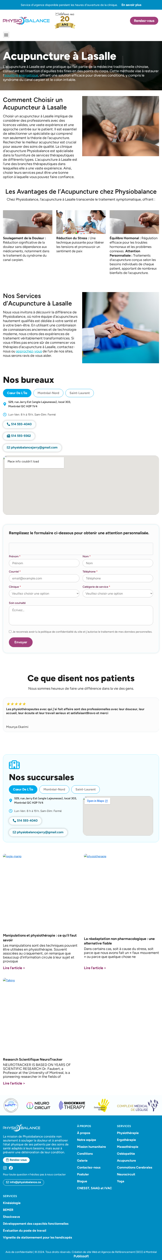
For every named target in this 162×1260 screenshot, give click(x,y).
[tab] (17, 393)
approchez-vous (29, 351)
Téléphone (90, 571)
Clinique (15, 586)
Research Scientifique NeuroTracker (32, 1059)
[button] (6, 35)
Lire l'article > (14, 968)
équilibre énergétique (21, 75)
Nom (87, 556)
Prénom (15, 556)
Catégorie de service (96, 586)
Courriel (15, 571)
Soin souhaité (17, 603)
